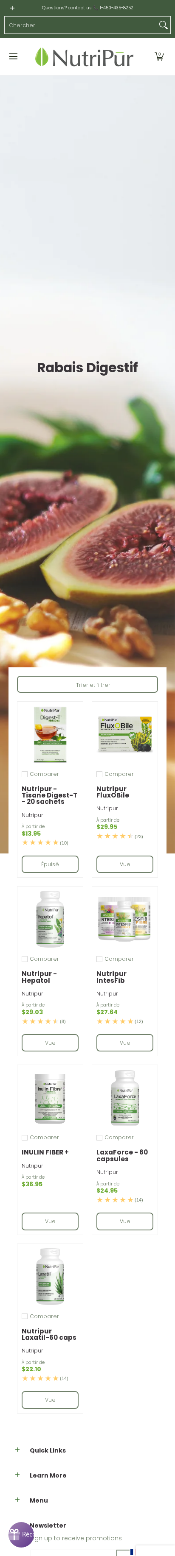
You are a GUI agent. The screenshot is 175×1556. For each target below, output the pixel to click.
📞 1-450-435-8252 (113, 8)
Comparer (44, 774)
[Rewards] (21, 1535)
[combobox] (81, 25)
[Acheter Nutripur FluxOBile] (124, 734)
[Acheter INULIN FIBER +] (50, 1097)
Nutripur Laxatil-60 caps (49, 1334)
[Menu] (12, 56)
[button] (159, 56)
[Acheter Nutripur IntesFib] (124, 919)
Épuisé (50, 864)
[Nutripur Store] (84, 56)
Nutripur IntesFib (111, 976)
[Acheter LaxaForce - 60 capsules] (124, 1097)
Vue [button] (125, 864)
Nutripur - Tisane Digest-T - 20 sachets (49, 795)
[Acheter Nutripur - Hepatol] (50, 919)
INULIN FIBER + (45, 1152)
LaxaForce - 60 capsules (122, 1155)
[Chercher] (163, 25)
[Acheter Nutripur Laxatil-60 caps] (50, 1276)
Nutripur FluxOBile (112, 792)
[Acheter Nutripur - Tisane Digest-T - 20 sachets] (50, 734)
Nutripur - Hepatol (39, 976)
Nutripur (32, 815)
